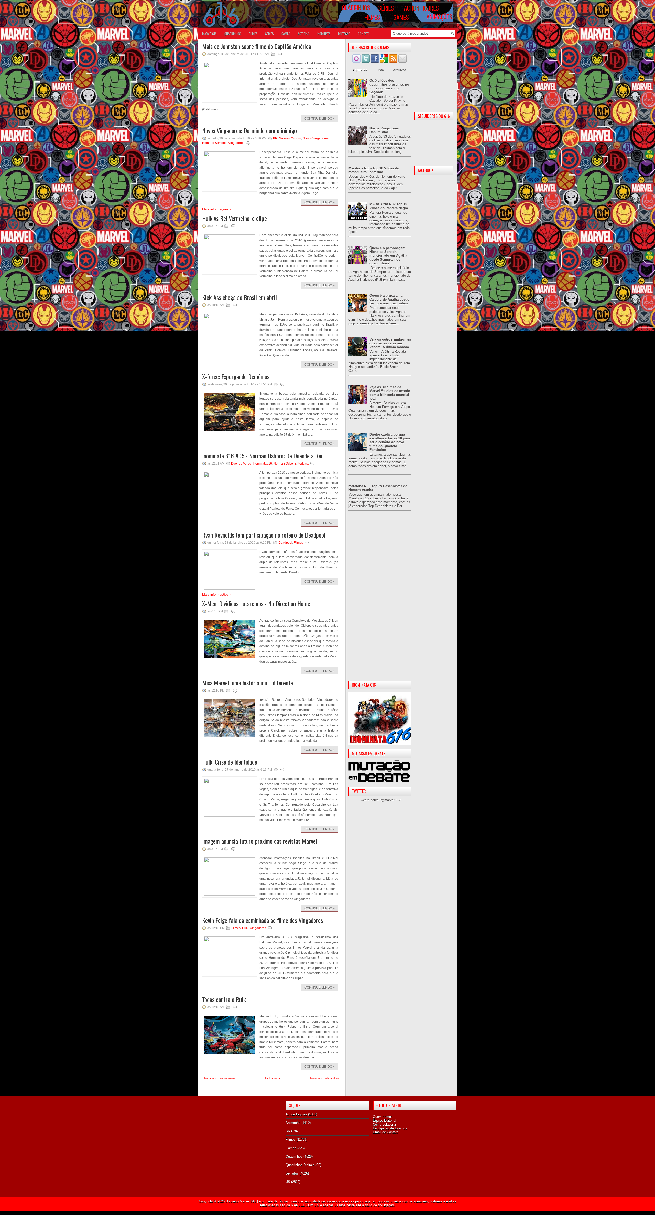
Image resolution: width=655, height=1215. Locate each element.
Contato (364, 33)
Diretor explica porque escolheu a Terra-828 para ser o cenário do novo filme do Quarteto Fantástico (389, 442)
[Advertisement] (379, 600)
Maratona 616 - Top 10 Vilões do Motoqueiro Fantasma (373, 170)
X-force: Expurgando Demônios (235, 376)
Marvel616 (209, 33)
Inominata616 (262, 463)
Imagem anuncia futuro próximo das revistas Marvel (259, 841)
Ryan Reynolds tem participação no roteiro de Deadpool (263, 535)
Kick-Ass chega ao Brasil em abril (239, 297)
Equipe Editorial (384, 1121)
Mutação (344, 33)
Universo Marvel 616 (241, 1201)
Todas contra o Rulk (224, 999)
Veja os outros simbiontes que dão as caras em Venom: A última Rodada (390, 343)
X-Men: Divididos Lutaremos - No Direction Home (256, 603)
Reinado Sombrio (214, 143)
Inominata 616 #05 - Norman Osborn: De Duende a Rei (262, 455)
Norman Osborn (290, 138)
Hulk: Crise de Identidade (229, 762)
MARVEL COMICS (305, 1205)
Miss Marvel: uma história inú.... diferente (247, 682)
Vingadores (236, 143)
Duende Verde (241, 463)
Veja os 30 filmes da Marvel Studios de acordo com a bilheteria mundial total (389, 392)
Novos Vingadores (316, 138)
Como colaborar (384, 1124)
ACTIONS (303, 33)
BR (275, 138)
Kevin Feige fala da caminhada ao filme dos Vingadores (262, 920)
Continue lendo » (319, 118)
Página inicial (272, 1078)
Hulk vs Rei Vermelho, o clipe (234, 218)
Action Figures (296, 1114)
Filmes (298, 542)
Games (291, 1148)
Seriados (292, 1173)
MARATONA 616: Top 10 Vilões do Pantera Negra (388, 206)
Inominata (323, 33)
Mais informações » (216, 209)
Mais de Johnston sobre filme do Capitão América (256, 46)
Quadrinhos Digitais (300, 1165)
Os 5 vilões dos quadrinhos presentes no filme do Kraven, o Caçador (389, 86)
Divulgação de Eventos (390, 1128)
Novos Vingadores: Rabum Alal (384, 130)
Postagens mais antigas (324, 1078)
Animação (293, 1123)
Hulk (245, 928)
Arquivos (399, 70)
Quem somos (383, 1117)
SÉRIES (269, 33)
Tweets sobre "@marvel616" (380, 800)
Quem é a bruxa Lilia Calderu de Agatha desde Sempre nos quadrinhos (389, 299)
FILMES (253, 33)
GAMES (285, 33)
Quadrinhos (294, 1156)
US (288, 1182)
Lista (380, 70)
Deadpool (285, 542)
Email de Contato (385, 1132)
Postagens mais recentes (219, 1078)
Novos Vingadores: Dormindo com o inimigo (249, 130)
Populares (360, 70)
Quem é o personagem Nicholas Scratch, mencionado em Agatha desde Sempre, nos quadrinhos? (388, 255)
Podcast (303, 463)
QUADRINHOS (232, 33)
